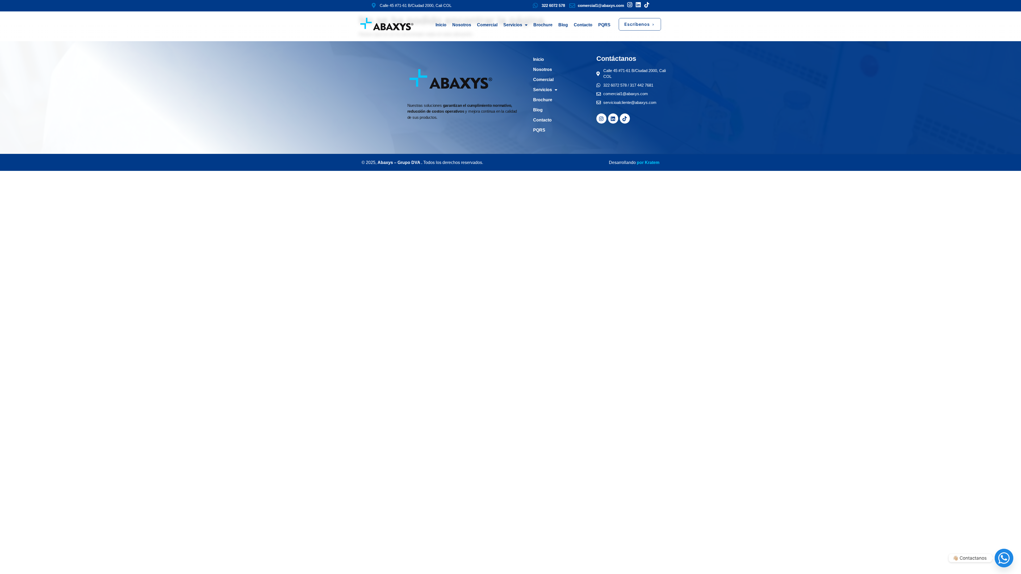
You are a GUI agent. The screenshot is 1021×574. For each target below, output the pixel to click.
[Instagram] (601, 118)
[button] (640, 24)
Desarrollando (622, 162)
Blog (563, 25)
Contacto (583, 25)
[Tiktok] (625, 118)
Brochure (543, 25)
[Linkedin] (613, 118)
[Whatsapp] (1004, 558)
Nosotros (461, 25)
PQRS (604, 25)
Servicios (512, 25)
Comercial (487, 25)
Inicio (441, 25)
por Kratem (647, 162)
